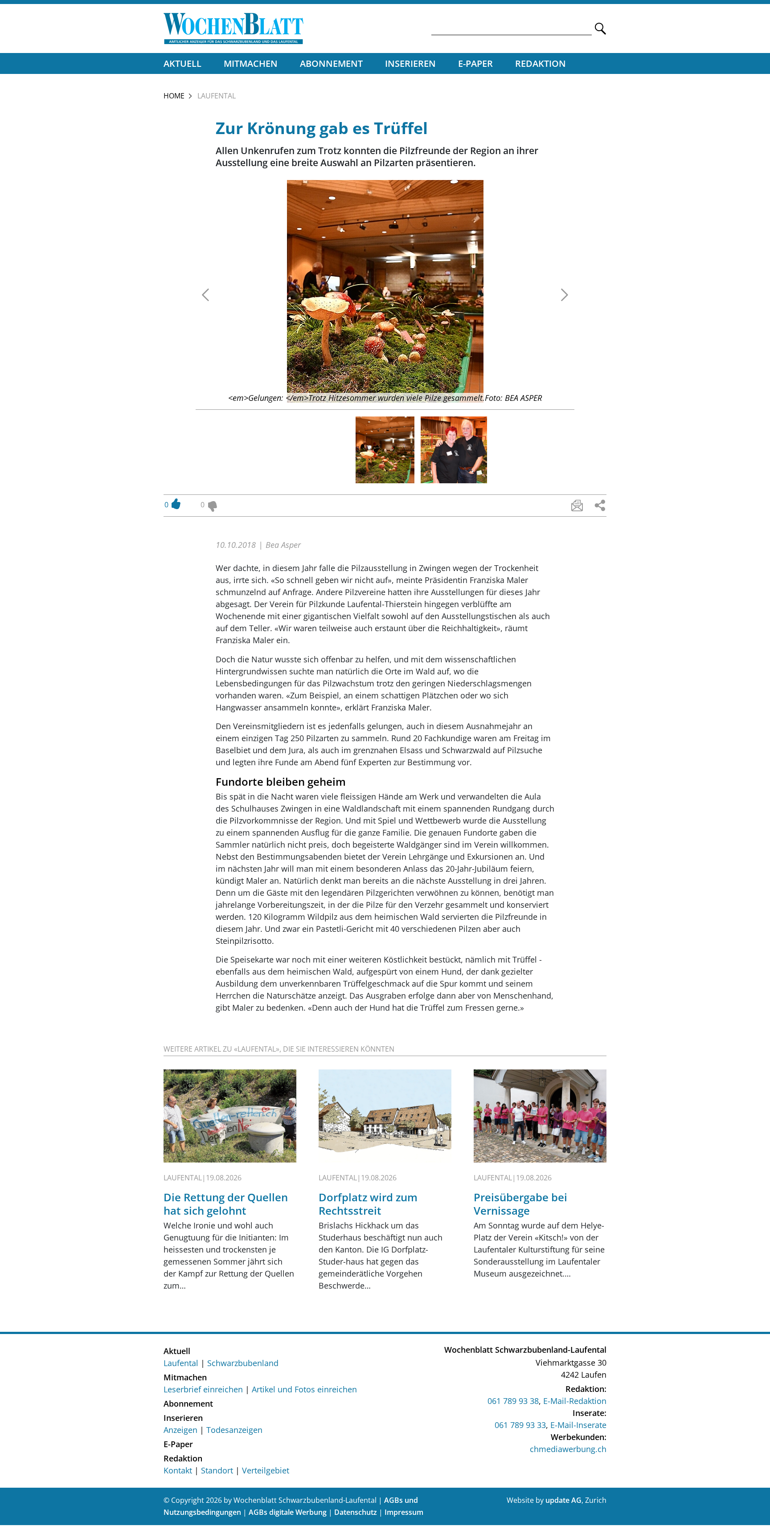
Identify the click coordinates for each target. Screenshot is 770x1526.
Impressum (404, 1512)
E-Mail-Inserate (578, 1425)
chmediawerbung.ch (568, 1449)
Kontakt (178, 1470)
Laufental (181, 1363)
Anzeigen (180, 1429)
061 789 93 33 (520, 1425)
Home (174, 96)
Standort (217, 1470)
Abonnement (331, 63)
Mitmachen (251, 63)
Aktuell (182, 63)
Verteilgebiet (265, 1470)
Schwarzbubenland (243, 1363)
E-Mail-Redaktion (574, 1400)
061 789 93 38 (513, 1400)
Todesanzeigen (234, 1429)
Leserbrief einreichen (203, 1389)
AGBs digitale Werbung (288, 1512)
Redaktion (540, 63)
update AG (563, 1500)
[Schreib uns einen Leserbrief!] (577, 505)
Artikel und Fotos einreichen (304, 1389)
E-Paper (475, 63)
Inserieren (410, 63)
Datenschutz (355, 1512)
